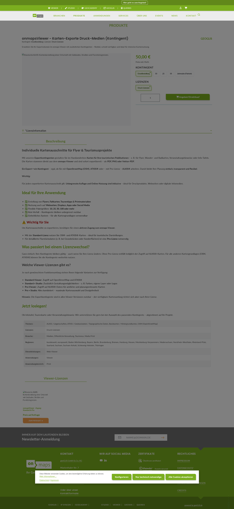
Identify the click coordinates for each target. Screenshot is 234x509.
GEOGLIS (110, 8)
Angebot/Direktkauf (189, 96)
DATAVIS (128, 505)
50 (171, 74)
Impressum (54, 480)
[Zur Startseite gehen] (38, 16)
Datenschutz (44, 480)
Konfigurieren (121, 477)
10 (156, 74)
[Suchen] (198, 15)
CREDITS (181, 490)
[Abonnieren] (162, 437)
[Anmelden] (180, 8)
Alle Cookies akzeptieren (181, 477)
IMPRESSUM (183, 460)
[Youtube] (101, 460)
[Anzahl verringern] (138, 98)
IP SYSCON (66, 505)
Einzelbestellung (144, 74)
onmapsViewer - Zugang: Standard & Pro (32, 409)
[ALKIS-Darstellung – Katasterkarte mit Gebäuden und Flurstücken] (76, 89)
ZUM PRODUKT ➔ (36, 421)
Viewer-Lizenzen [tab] (56, 378)
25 (163, 74)
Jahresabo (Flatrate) (184, 74)
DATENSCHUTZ (185, 468)
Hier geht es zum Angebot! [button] (134, 2)
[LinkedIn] (105, 460)
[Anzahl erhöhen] (162, 98)
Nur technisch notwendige (148, 477)
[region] (76, 89)
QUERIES (127, 8)
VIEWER (54, 8)
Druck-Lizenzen (143, 88)
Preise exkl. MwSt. (142, 62)
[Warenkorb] (186, 8)
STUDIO (71, 8)
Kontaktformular (69, 493)
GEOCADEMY (91, 8)
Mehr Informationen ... (47, 476)
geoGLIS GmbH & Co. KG (71, 460)
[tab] (56, 141)
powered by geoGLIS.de (193, 505)
